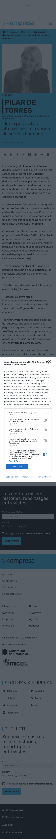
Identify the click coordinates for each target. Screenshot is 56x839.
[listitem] (28, 413)
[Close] (50, 362)
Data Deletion (12, 477)
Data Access (28, 477)
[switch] (45, 420)
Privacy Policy (44, 477)
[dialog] (28, 419)
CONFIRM (17, 467)
